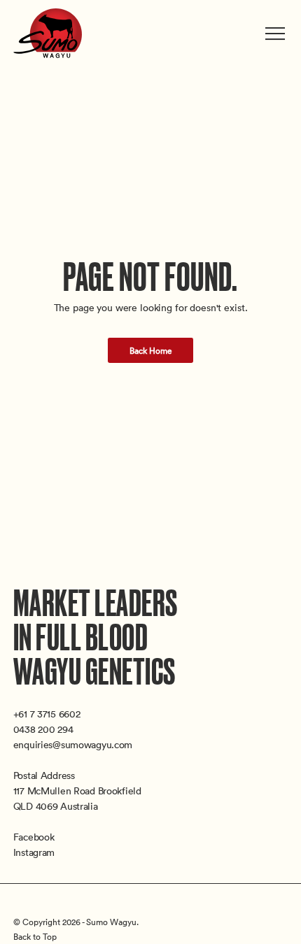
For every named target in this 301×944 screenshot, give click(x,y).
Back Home (151, 350)
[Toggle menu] (276, 33)
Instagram (34, 852)
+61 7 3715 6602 (46, 713)
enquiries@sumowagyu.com (72, 744)
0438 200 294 (43, 729)
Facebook (34, 836)
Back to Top (35, 936)
